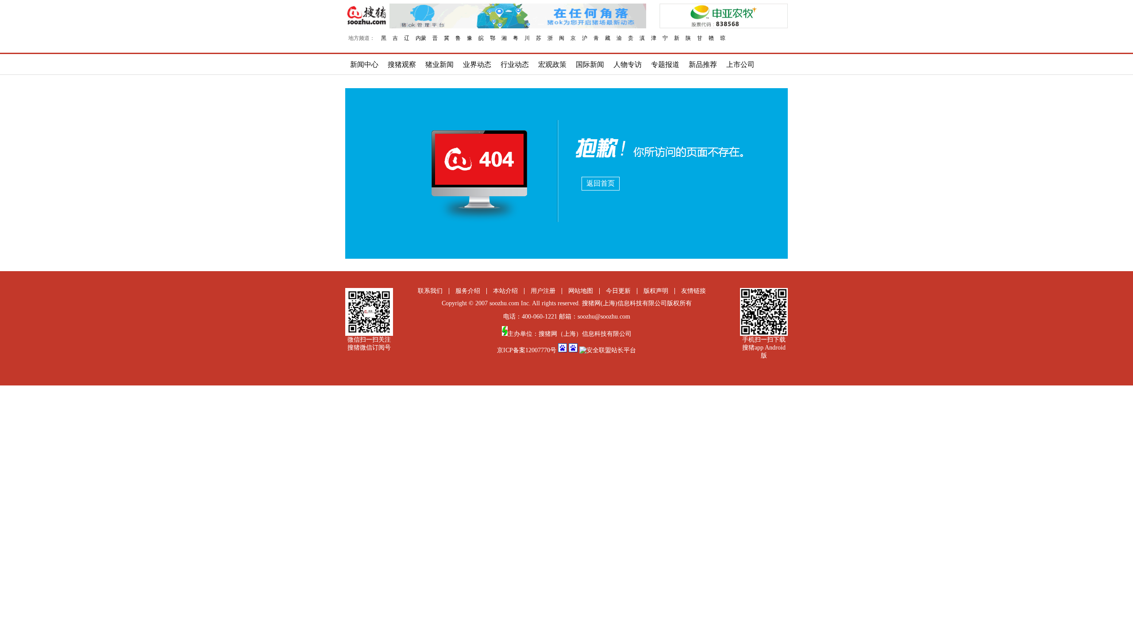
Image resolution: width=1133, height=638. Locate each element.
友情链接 (693, 291)
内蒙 (421, 38)
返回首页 (600, 183)
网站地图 (580, 291)
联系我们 (430, 291)
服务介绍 (467, 291)
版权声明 (656, 291)
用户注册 (543, 291)
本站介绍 (505, 291)
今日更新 (618, 291)
